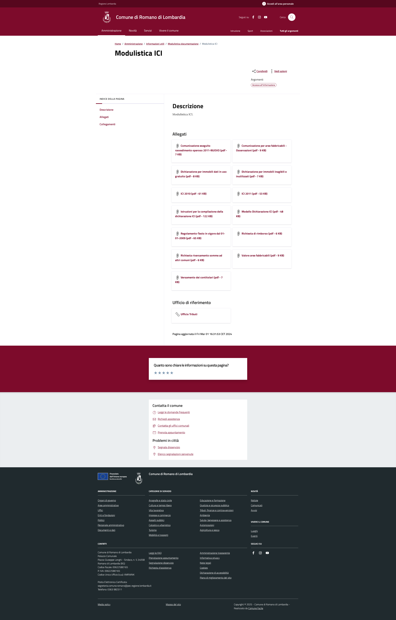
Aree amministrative (108, 505)
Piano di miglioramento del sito (215, 578)
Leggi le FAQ (155, 553)
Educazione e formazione (212, 500)
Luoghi (254, 531)
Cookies (204, 568)
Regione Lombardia (107, 3)
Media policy (104, 604)
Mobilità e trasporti (158, 535)
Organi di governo (107, 500)
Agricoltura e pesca (209, 530)
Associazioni (266, 31)
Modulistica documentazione (183, 44)
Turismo (153, 530)
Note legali (205, 563)
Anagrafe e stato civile (160, 500)
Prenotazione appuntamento (163, 558)
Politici (101, 520)
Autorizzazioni (207, 525)
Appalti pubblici (156, 520)
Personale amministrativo (111, 525)
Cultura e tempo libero (160, 505)
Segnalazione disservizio (161, 563)
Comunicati (256, 505)
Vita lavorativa (156, 510)
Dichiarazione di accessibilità (214, 573)
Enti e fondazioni (106, 515)
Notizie (254, 500)
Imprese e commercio (160, 515)
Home (118, 44)
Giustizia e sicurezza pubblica (214, 505)
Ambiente (205, 515)
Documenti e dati (106, 530)
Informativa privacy (210, 558)
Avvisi (254, 510)
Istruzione (235, 31)
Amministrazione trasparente (215, 553)
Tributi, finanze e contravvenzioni (216, 510)
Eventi (254, 536)
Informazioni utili (155, 44)
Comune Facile (255, 608)
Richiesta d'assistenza (160, 568)
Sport (250, 31)
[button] (277, 4)
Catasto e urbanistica (159, 525)
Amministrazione (134, 44)
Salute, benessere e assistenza (215, 520)
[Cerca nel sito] (291, 17)
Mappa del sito (173, 604)
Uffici (100, 510)
